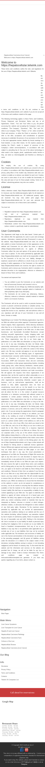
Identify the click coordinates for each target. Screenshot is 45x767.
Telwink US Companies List (10, 680)
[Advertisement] (22, 29)
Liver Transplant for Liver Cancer (11, 627)
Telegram (24, 764)
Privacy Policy (5, 669)
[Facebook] (22, 751)
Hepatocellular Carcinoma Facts (11, 638)
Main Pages (5, 613)
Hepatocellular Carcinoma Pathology (12, 634)
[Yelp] (27, 751)
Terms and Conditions (8, 673)
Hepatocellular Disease (8, 644)
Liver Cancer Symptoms (9, 624)
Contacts (4, 676)
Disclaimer (4, 666)
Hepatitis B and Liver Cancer (10, 631)
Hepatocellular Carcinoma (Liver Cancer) (14, 648)
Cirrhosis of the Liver (7, 641)
